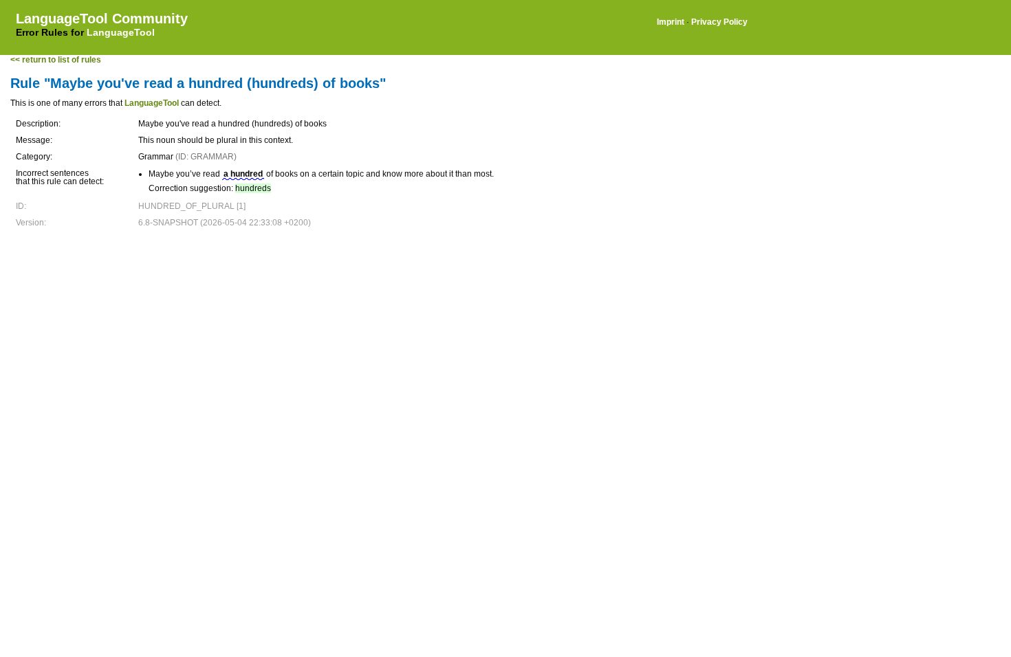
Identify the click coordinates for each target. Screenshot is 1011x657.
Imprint (670, 22)
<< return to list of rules (55, 60)
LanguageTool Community (102, 18)
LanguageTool (121, 32)
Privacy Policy (719, 22)
